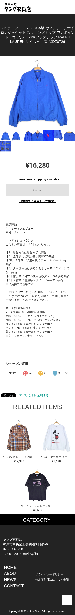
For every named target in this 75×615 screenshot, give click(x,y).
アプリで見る (27, 395)
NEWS (10, 579)
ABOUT (11, 573)
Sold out (37, 190)
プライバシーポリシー (49, 574)
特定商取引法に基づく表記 (52, 579)
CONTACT (14, 585)
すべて (12, 373)
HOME (10, 567)
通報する (43, 395)
